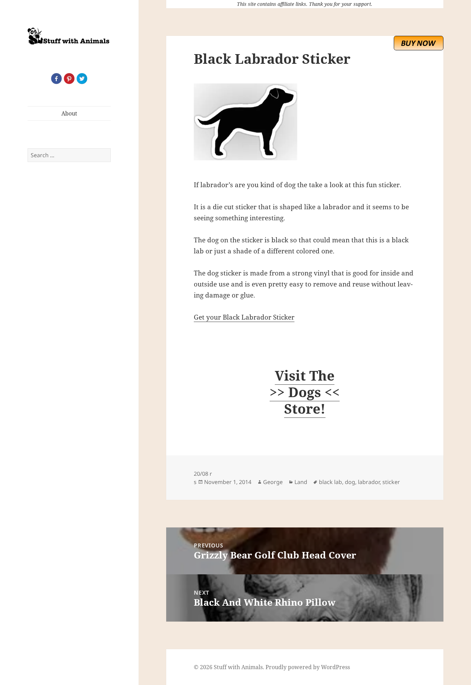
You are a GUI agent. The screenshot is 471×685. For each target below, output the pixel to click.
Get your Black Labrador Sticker (244, 317)
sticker (391, 482)
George (273, 482)
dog (350, 482)
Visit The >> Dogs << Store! (305, 391)
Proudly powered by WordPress (307, 667)
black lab (330, 482)
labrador (369, 482)
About (69, 113)
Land (300, 482)
